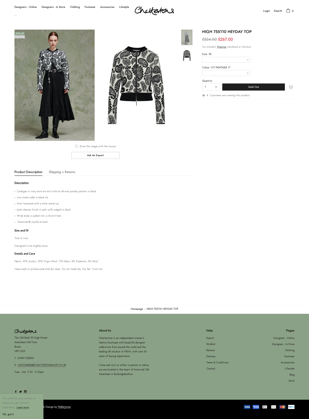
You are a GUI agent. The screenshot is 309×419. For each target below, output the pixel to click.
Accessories (107, 7)
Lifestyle (124, 7)
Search (278, 11)
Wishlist (210, 344)
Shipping (221, 47)
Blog (292, 374)
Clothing (75, 7)
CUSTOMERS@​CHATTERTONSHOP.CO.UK (42, 365)
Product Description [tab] (28, 172)
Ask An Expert (95, 155)
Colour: (216, 67)
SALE (292, 381)
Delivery (210, 356)
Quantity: (207, 81)
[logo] (154, 10)
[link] (186, 37)
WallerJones (64, 407)
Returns (210, 350)
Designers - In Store (53, 7)
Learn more (23, 407)
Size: (207, 54)
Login (266, 11)
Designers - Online (25, 7)
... (15, 15)
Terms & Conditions (217, 362)
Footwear (90, 7)
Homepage (137, 309)
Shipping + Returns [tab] (62, 172)
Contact (210, 368)
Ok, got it (8, 414)
